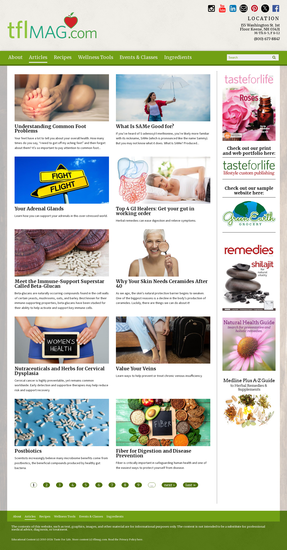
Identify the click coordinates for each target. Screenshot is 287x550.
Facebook (276, 8)
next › (169, 485)
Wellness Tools (95, 57)
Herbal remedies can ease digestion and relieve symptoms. (156, 220)
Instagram (211, 8)
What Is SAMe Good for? (145, 126)
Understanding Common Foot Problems (50, 129)
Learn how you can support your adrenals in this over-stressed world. (61, 216)
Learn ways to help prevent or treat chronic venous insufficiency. (159, 376)
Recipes (63, 57)
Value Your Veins (136, 369)
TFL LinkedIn (233, 8)
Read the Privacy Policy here (125, 539)
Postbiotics (28, 451)
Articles (38, 57)
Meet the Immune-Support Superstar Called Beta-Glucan (59, 284)
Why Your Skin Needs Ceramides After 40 (162, 284)
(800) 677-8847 (267, 39)
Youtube (222, 8)
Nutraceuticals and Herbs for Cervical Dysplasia (60, 371)
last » (190, 485)
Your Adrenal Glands (39, 209)
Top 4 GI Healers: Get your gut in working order (155, 211)
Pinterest (254, 8)
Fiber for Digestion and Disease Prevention (153, 453)
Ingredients (178, 57)
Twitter (265, 8)
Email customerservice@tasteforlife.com (244, 8)
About (15, 57)
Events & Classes (139, 57)
